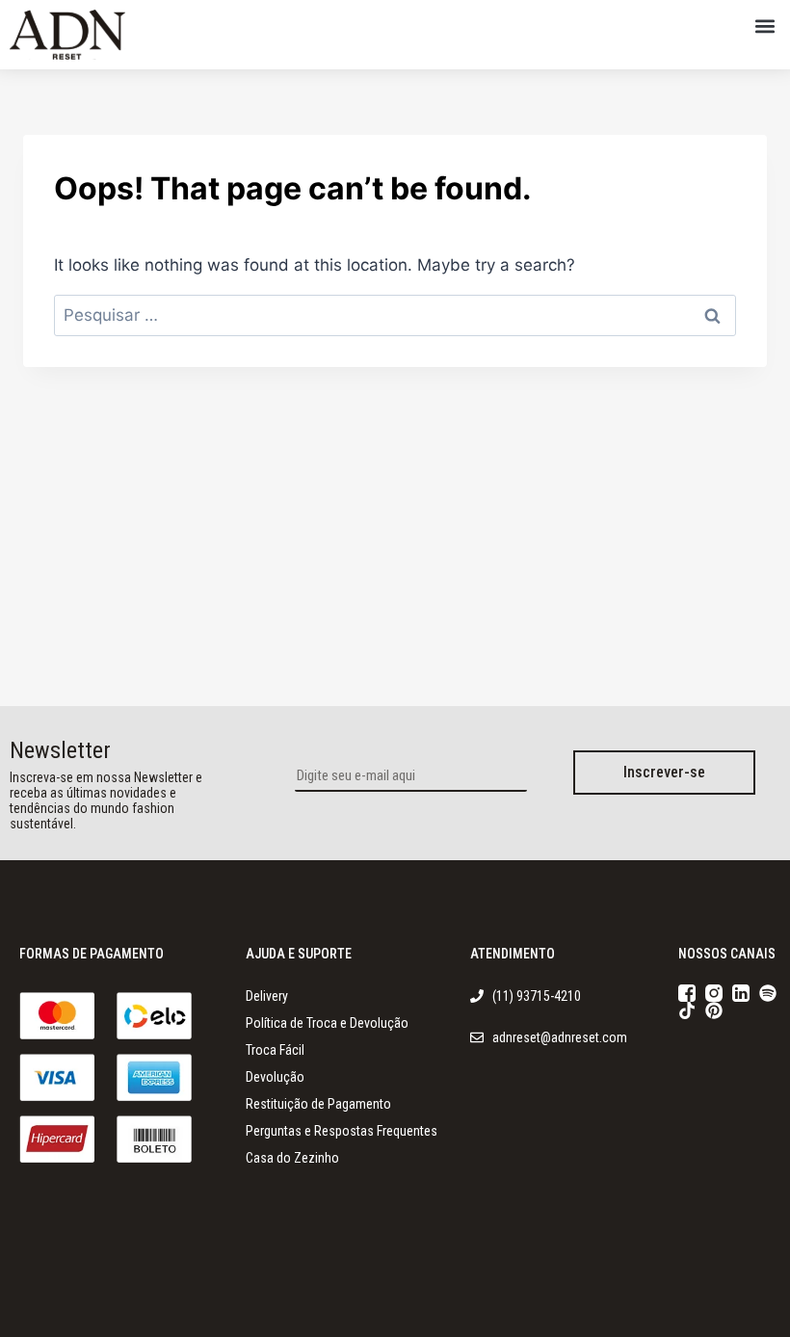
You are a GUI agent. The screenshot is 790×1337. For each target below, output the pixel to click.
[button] (764, 25)
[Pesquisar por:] (395, 315)
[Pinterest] (714, 1010)
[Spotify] (768, 993)
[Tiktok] (687, 1010)
